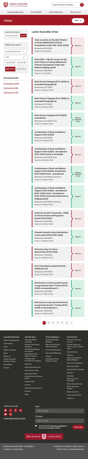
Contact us (70, 398)
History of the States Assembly (32, 345)
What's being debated (11, 340)
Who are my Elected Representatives (53, 345)
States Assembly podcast (73, 387)
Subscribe (78, 427)
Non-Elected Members (54, 353)
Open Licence (78, 446)
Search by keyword (12, 32)
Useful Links (18, 449)
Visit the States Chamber (75, 369)
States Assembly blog (74, 384)
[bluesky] (5, 410)
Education (70, 376)
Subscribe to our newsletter (72, 380)
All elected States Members (52, 341)
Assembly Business (15, 12)
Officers (48, 356)
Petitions (70, 355)
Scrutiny (6, 368)
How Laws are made (32, 370)
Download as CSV (11, 92)
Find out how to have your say (74, 341)
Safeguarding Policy (76, 449)
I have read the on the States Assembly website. (53, 427)
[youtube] (5, 414)
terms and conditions (57, 426)
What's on (7, 356)
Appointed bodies (31, 374)
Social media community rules (14, 418)
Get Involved (75, 12)
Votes (6, 347)
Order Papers (8, 343)
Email (37, 406)
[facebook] (15, 410)
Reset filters (21, 69)
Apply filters (10, 69)
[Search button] (82, 5)
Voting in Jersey (72, 352)
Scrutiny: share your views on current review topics (75, 347)
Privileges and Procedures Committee (33, 360)
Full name (38, 416)
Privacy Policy (62, 449)
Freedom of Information (63, 446)
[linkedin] (20, 410)
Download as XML (11, 88)
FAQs (26, 394)
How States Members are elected (32, 350)
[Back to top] (84, 455)
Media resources (72, 392)
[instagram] (10, 414)
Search (23, 35)
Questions (28, 364)
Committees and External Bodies (33, 377)
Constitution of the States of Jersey (31, 355)
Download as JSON (11, 84)
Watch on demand (10, 350)
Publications (8, 364)
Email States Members (54, 350)
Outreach (70, 373)
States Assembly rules (33, 367)
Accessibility (28, 446)
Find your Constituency (75, 363)
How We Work (36, 12)
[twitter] (10, 410)
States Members (56, 12)
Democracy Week (73, 366)
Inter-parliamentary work (33, 388)
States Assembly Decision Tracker (10, 360)
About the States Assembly (31, 341)
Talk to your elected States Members (74, 359)
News (6, 353)
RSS (76, 20)
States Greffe (29, 381)
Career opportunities (74, 395)
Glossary (28, 391)
